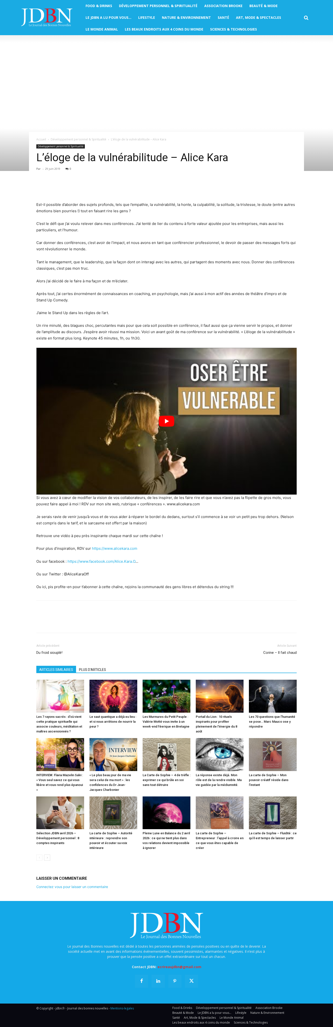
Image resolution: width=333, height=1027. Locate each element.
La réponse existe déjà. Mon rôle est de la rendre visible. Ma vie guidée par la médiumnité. (219, 780)
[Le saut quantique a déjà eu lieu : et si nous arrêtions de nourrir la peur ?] (113, 696)
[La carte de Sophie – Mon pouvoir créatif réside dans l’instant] (273, 754)
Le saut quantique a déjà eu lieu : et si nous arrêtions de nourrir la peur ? (112, 721)
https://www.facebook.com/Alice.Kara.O (101, 561)
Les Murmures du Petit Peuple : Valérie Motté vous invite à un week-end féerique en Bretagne (166, 721)
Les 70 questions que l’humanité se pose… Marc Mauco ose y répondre (272, 721)
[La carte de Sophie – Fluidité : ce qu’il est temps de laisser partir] (273, 812)
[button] (306, 17)
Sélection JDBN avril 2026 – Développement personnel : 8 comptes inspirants (57, 838)
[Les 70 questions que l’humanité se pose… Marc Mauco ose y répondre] (273, 696)
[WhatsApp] (75, 187)
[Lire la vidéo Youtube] (166, 421)
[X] (52, 187)
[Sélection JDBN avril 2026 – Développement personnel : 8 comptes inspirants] (60, 812)
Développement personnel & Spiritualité (78, 139)
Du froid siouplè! (49, 652)
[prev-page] (39, 858)
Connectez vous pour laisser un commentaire (72, 887)
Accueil (41, 139)
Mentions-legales (122, 1008)
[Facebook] (41, 187)
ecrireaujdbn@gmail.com (179, 966)
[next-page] (47, 858)
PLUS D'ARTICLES (92, 670)
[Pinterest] (64, 187)
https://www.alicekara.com (114, 548)
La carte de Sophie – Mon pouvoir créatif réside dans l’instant (268, 780)
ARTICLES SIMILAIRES (56, 670)
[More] (97, 187)
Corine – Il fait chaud (280, 652)
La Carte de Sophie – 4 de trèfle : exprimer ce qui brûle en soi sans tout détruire (166, 780)
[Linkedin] (86, 187)
